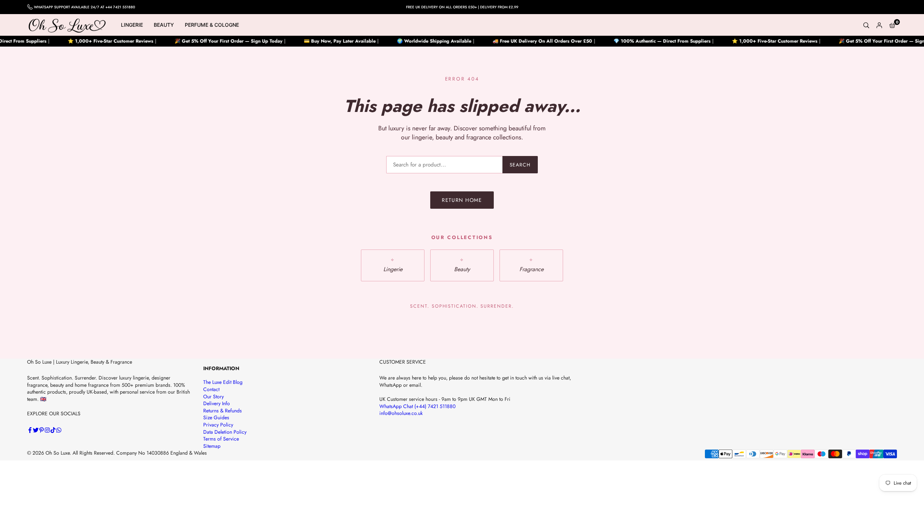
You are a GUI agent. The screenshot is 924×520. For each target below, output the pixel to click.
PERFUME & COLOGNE (212, 25)
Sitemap (212, 446)
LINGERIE (132, 25)
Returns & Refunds (222, 410)
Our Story (213, 396)
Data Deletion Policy (225, 432)
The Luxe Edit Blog (223, 382)
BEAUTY (164, 25)
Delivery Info (216, 403)
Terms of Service (221, 438)
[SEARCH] (866, 25)
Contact (211, 389)
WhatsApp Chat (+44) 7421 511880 (417, 406)
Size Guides (216, 417)
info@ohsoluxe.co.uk (401, 413)
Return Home (462, 200)
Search (520, 164)
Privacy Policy (218, 424)
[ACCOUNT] (879, 25)
